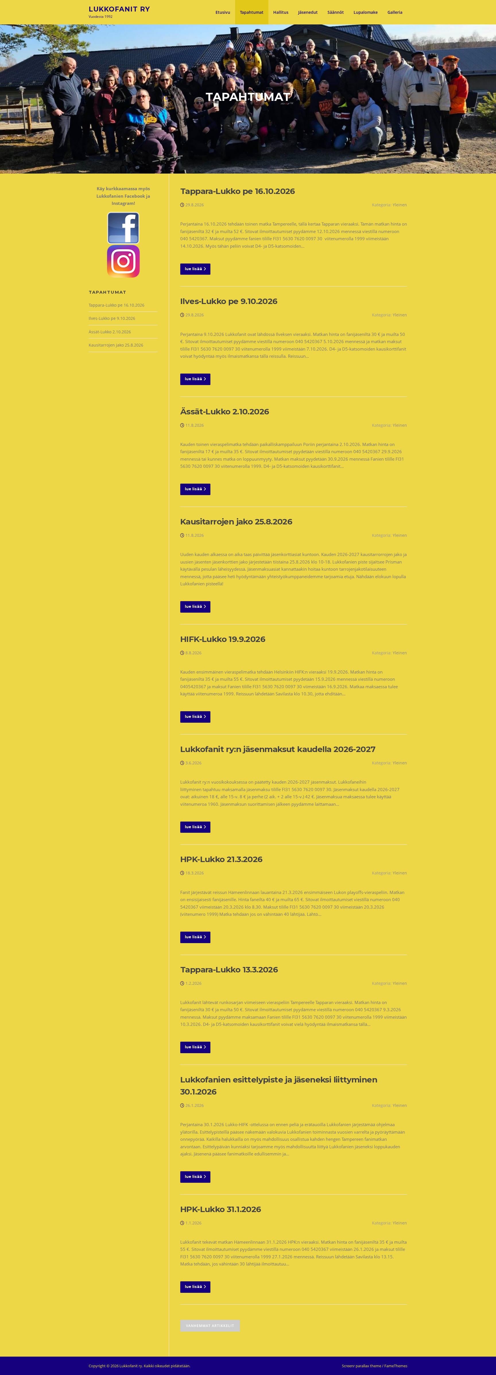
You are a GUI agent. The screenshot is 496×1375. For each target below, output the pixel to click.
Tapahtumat (252, 12)
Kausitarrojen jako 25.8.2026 (236, 521)
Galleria (395, 12)
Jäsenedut (308, 12)
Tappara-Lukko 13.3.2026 (229, 969)
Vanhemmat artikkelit (210, 1325)
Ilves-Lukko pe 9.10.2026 (229, 301)
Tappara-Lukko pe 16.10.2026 (237, 191)
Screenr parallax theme (361, 1365)
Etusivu (223, 12)
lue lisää (193, 268)
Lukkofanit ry (119, 9)
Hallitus (280, 12)
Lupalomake (366, 12)
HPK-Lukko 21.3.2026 (221, 859)
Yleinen (400, 204)
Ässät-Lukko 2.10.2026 (224, 411)
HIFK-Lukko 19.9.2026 (222, 639)
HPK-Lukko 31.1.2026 (220, 1209)
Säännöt (336, 12)
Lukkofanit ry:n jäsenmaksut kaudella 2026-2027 (277, 749)
